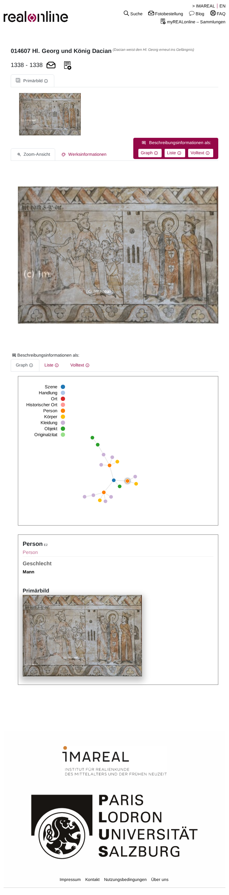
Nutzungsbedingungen (125, 879)
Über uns (159, 879)
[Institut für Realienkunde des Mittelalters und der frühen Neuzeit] (114, 761)
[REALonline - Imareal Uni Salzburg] (38, 13)
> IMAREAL (203, 6)
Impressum (70, 879)
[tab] (32, 80)
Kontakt (92, 879)
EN (222, 6)
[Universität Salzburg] (114, 826)
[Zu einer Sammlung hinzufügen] (67, 65)
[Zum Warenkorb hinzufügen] (51, 65)
